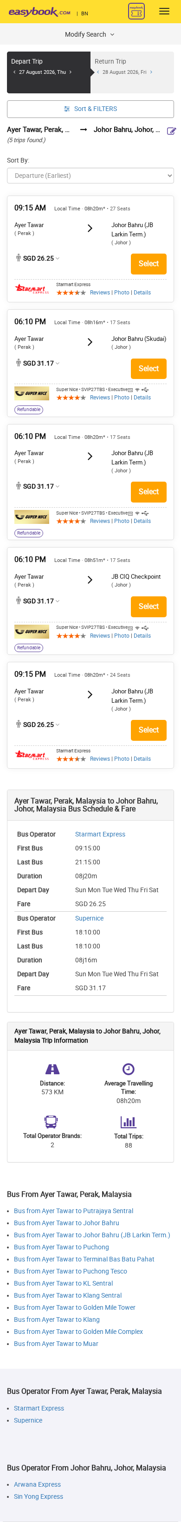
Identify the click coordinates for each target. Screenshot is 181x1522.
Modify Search (86, 35)
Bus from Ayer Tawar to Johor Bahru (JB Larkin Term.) (92, 1235)
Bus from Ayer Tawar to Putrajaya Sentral (73, 1211)
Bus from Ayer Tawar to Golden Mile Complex (78, 1332)
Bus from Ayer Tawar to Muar (56, 1344)
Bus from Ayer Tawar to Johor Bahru (66, 1223)
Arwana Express (37, 1485)
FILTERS (95, 109)
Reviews (100, 292)
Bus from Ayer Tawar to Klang (57, 1320)
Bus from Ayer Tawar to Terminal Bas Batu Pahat (84, 1259)
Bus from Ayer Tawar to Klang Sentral (68, 1296)
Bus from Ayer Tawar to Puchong (61, 1247)
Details (142, 292)
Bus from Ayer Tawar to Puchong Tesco (70, 1271)
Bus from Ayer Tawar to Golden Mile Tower (75, 1308)
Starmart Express (100, 834)
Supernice (89, 918)
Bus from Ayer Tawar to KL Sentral (63, 1283)
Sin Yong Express (38, 1497)
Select (149, 263)
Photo (121, 292)
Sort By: (18, 160)
